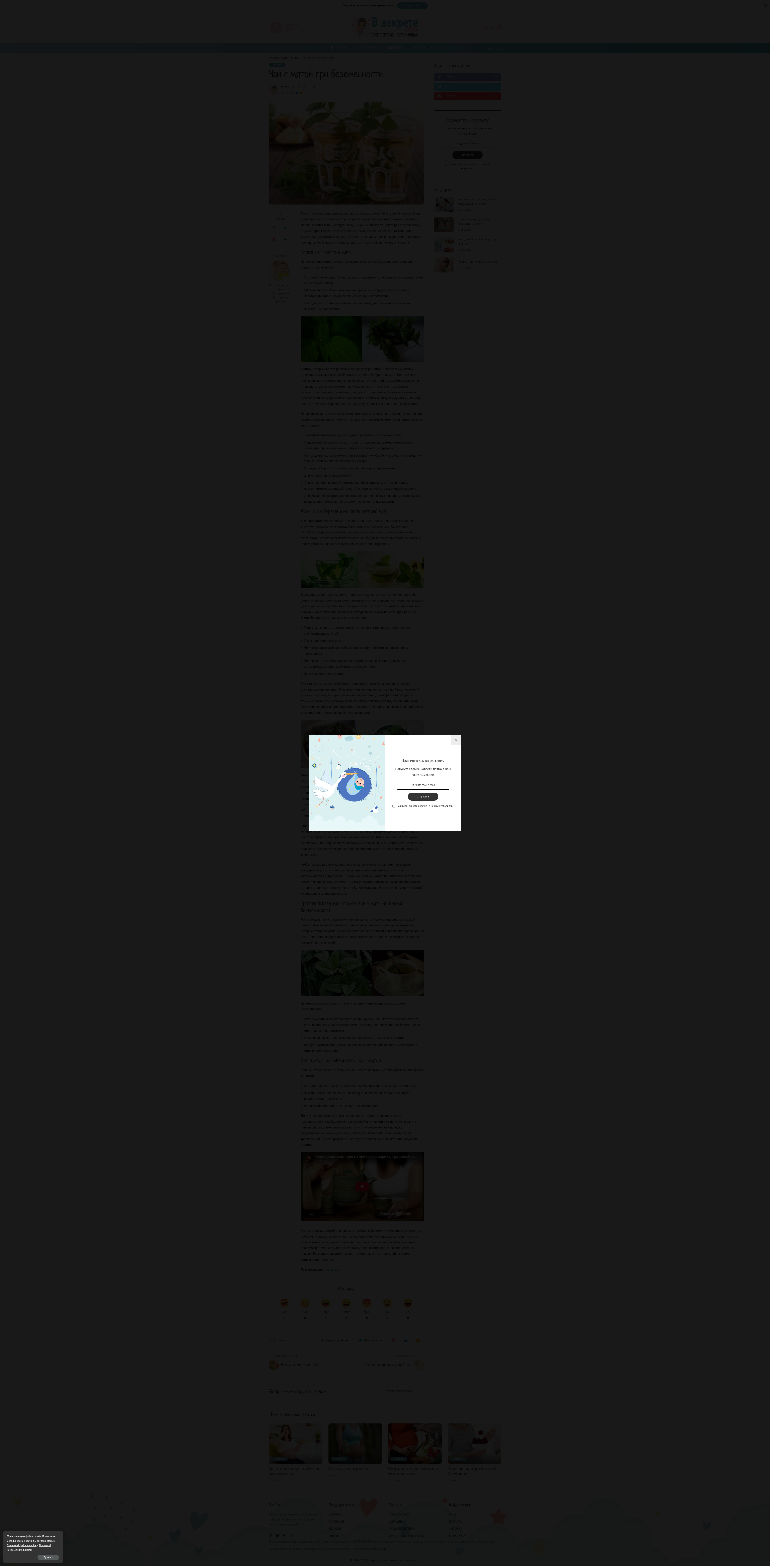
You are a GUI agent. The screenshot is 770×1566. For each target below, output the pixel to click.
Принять (48, 1557)
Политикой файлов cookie (21, 1545)
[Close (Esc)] (456, 740)
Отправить (423, 796)
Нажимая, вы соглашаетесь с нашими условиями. (425, 805)
